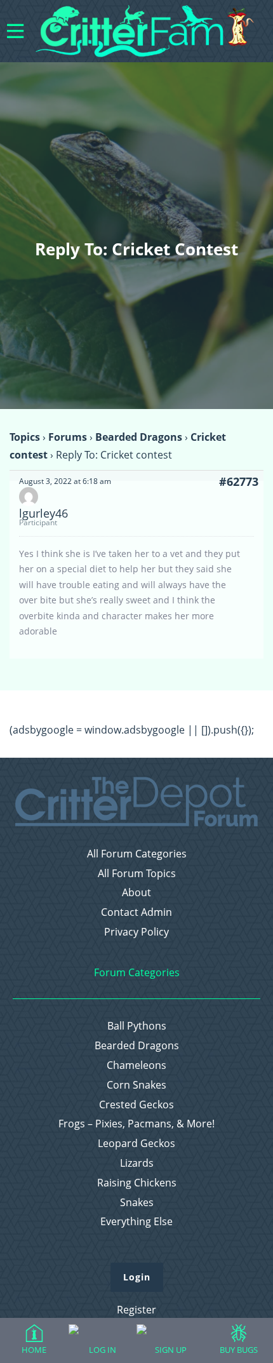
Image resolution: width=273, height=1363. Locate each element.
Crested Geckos (136, 1104)
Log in (102, 1349)
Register (136, 1310)
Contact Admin (136, 912)
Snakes (137, 1202)
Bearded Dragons (138, 437)
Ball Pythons (136, 1026)
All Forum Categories (137, 854)
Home (34, 1349)
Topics (25, 437)
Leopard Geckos (136, 1143)
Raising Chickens (136, 1183)
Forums (67, 437)
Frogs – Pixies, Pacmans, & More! (136, 1124)
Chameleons (136, 1065)
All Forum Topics (137, 873)
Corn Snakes (136, 1085)
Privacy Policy (136, 932)
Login (136, 1277)
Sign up (171, 1349)
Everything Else (136, 1221)
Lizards (137, 1163)
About (136, 892)
